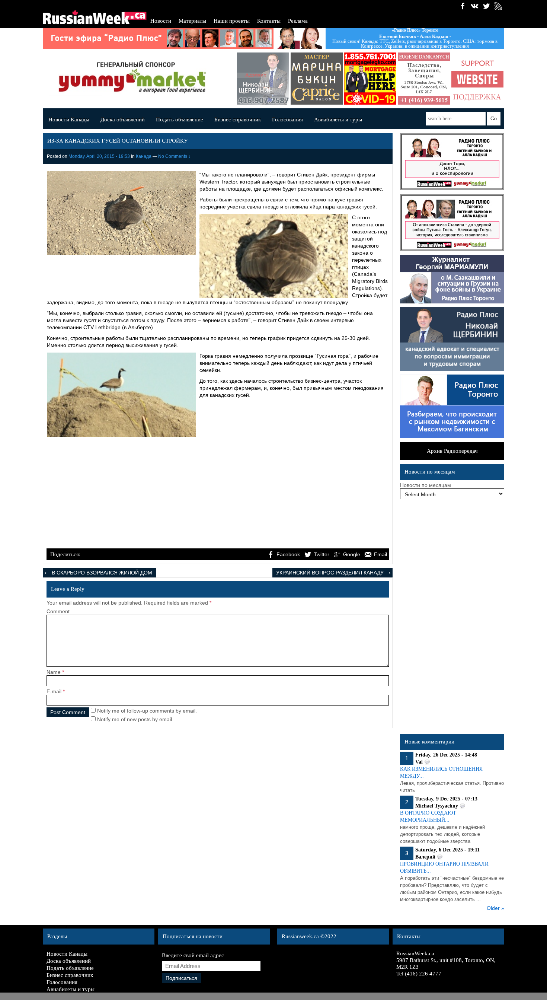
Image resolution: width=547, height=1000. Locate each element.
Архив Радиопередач (452, 451)
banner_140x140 (466, 78)
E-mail (54, 691)
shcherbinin (251, 78)
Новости (160, 21)
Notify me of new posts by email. (135, 719)
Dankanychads (412, 78)
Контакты (269, 21)
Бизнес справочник (237, 119)
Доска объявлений (122, 119)
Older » (495, 908)
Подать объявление (179, 119)
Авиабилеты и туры (338, 119)
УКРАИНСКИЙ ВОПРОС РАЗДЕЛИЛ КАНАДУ (330, 573)
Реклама (298, 21)
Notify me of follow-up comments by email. (147, 711)
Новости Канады (68, 119)
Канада (143, 156)
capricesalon (305, 78)
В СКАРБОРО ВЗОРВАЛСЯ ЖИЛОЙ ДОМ (102, 573)
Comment (58, 611)
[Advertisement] (217, 491)
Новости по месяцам (425, 485)
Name (54, 672)
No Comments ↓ (174, 156)
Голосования (287, 119)
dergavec (359, 78)
